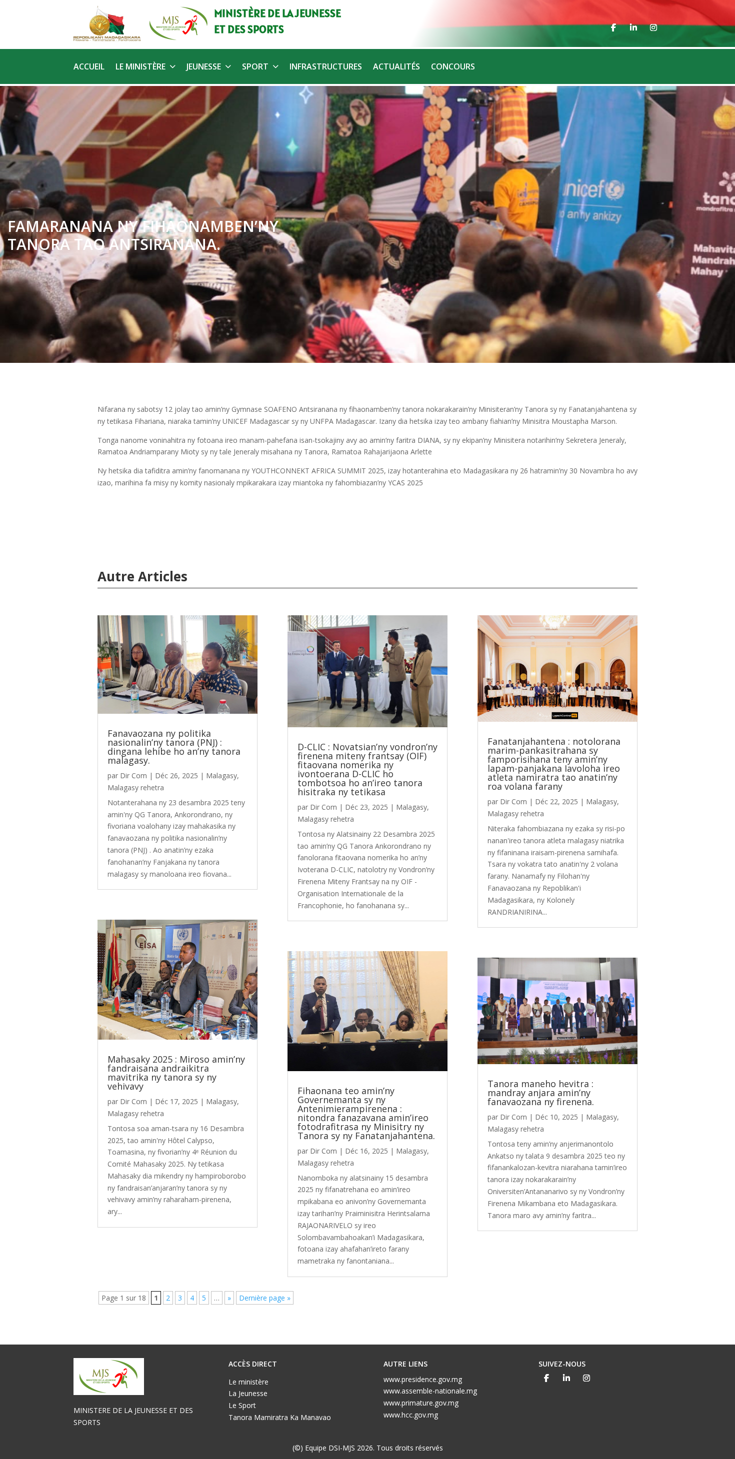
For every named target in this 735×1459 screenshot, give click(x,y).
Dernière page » (264, 1298)
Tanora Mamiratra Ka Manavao (279, 1417)
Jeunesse (203, 67)
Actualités (396, 67)
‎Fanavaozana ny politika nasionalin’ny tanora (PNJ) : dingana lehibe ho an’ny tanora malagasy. (174, 746)
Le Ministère (141, 67)
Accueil (89, 67)
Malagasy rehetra (136, 787)
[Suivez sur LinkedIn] (634, 27)
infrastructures (326, 67)
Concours (453, 67)
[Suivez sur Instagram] (654, 27)
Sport (255, 67)
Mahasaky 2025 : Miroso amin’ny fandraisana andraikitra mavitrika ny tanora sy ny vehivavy (176, 1072)
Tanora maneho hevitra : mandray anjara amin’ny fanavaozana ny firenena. (541, 1093)
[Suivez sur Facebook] (614, 27)
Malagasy (221, 775)
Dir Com (133, 775)
